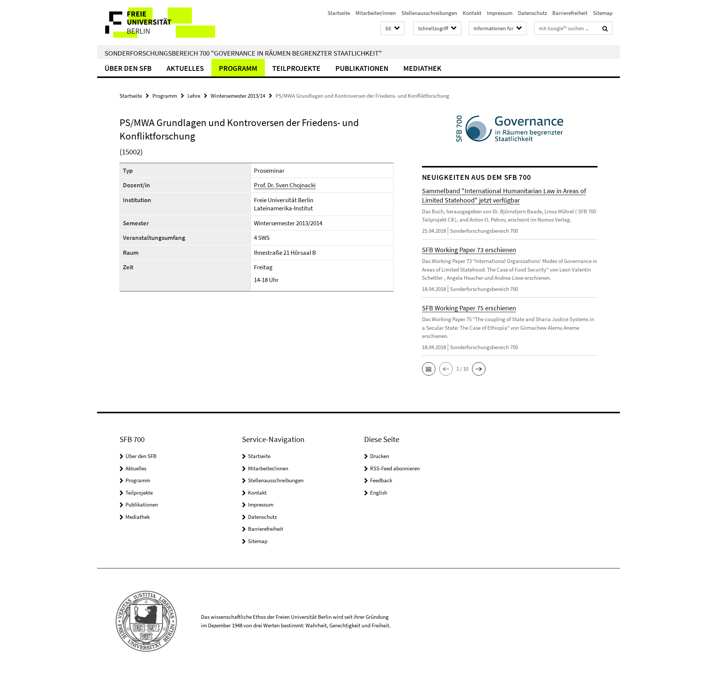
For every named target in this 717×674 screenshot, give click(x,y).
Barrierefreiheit (569, 12)
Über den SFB (128, 68)
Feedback (381, 480)
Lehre (193, 95)
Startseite (339, 12)
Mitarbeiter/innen (376, 12)
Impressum (499, 12)
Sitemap (602, 12)
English (378, 492)
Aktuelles (185, 68)
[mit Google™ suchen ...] (605, 28)
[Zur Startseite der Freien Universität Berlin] (159, 22)
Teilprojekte (296, 68)
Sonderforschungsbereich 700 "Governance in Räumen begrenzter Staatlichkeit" (243, 52)
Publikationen (361, 68)
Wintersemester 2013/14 (238, 95)
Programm (238, 68)
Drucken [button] (379, 456)
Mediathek (422, 68)
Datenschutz (532, 12)
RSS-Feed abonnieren (395, 468)
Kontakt (472, 12)
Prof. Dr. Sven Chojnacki (285, 185)
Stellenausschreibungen (429, 12)
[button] (392, 28)
